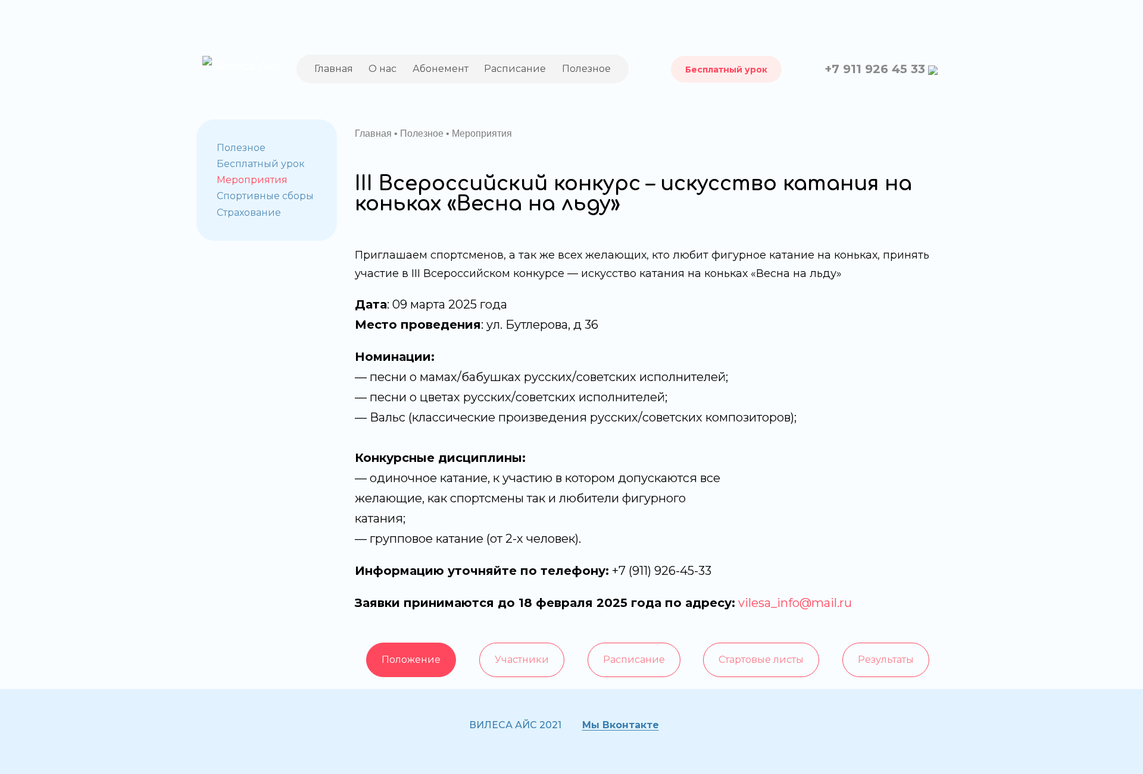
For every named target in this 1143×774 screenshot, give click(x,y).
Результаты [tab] (886, 659)
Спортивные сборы (265, 196)
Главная (333, 68)
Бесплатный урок (726, 69)
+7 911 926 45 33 (875, 69)
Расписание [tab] (634, 659)
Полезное (586, 68)
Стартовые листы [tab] (761, 659)
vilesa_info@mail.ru (793, 603)
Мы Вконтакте (620, 725)
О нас (382, 68)
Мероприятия (252, 179)
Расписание (515, 68)
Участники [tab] (522, 659)
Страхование (249, 212)
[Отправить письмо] (933, 69)
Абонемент (441, 68)
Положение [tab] (411, 659)
